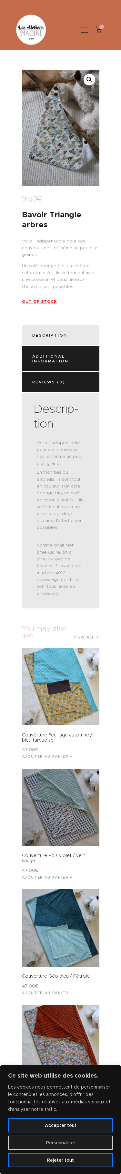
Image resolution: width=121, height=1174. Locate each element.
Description (49, 335)
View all (84, 637)
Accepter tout (60, 1125)
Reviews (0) (48, 382)
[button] (84, 29)
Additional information (50, 358)
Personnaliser (60, 1143)
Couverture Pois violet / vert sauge (53, 858)
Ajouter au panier (45, 756)
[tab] (62, 335)
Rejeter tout (60, 1160)
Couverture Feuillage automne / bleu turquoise (57, 737)
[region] (60, 1119)
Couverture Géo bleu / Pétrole (56, 976)
